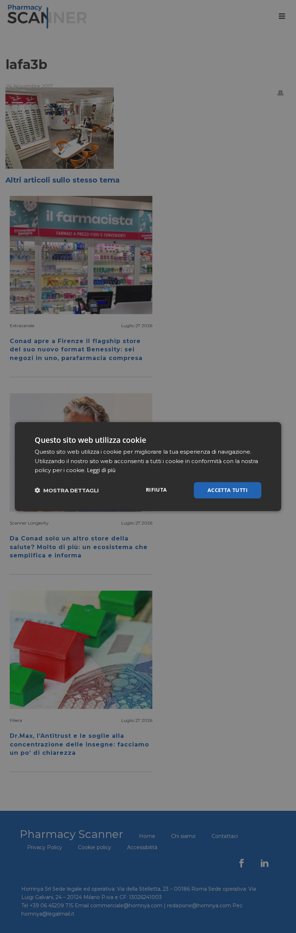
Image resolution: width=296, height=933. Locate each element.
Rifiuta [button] (156, 489)
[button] (67, 490)
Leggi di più (101, 470)
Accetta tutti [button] (228, 490)
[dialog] (148, 466)
